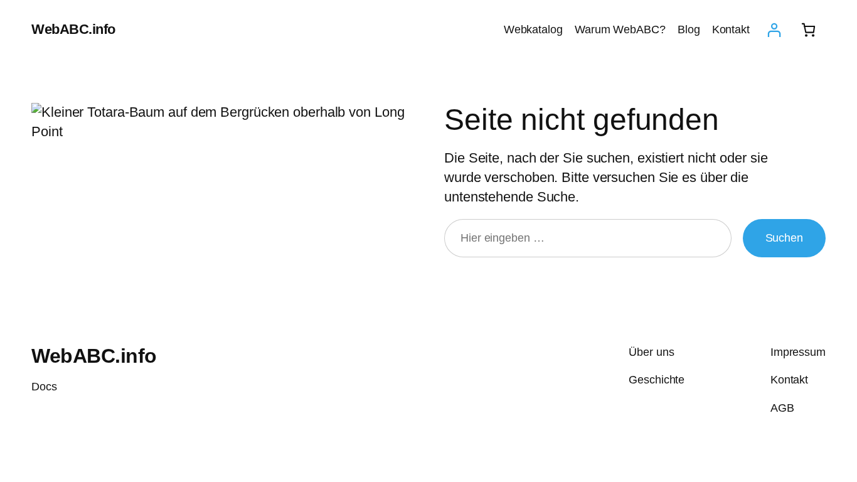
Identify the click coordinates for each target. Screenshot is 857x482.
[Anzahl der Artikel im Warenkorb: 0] (808, 30)
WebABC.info (73, 29)
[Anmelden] (774, 30)
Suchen (784, 238)
